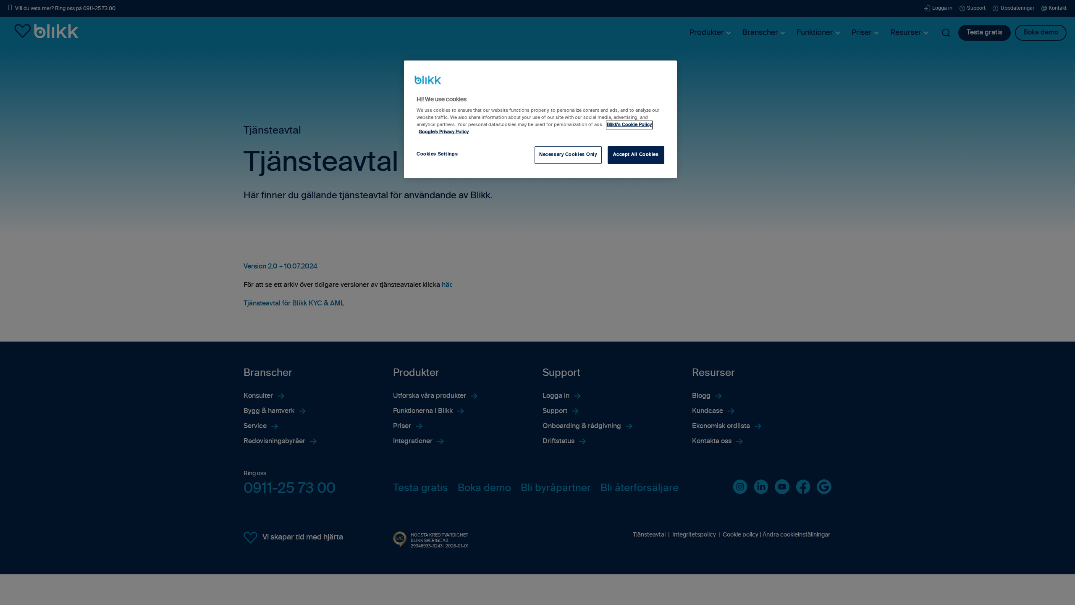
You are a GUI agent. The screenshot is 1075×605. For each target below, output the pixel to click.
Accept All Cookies (635, 154)
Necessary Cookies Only (568, 154)
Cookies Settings (437, 154)
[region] (540, 119)
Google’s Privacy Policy (444, 131)
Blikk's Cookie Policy (629, 124)
